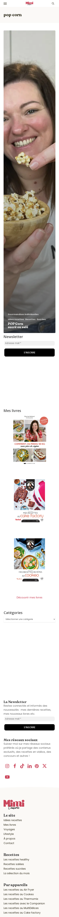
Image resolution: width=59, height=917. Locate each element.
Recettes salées (14, 864)
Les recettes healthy (16, 859)
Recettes (30, 319)
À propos (9, 838)
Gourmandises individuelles (23, 314)
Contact (9, 843)
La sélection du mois (17, 873)
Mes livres (10, 825)
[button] (5, 3)
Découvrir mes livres (29, 597)
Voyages (9, 829)
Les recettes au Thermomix (21, 899)
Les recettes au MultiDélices (21, 908)
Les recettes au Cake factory (22, 912)
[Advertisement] (21, 353)
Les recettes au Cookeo (19, 894)
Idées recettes (16, 319)
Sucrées (41, 319)
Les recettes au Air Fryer (19, 889)
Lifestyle (9, 834)
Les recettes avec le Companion (24, 903)
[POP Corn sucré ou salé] (30, 181)
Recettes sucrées (15, 868)
